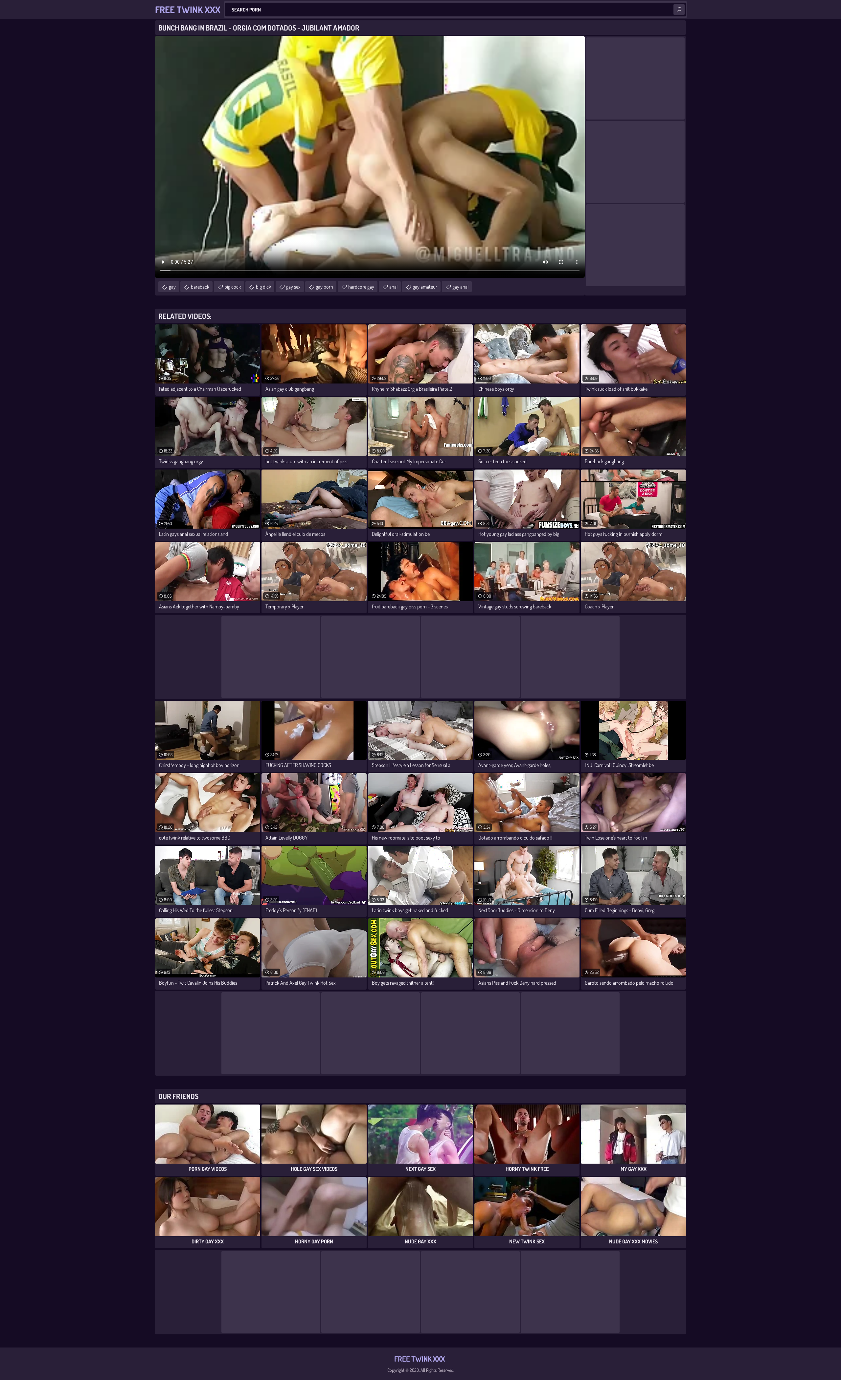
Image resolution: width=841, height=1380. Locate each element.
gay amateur (425, 286)
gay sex (293, 286)
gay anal (460, 286)
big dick (263, 286)
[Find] (679, 9)
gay (172, 286)
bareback (200, 286)
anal (393, 286)
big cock (232, 286)
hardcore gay (361, 286)
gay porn (324, 286)
